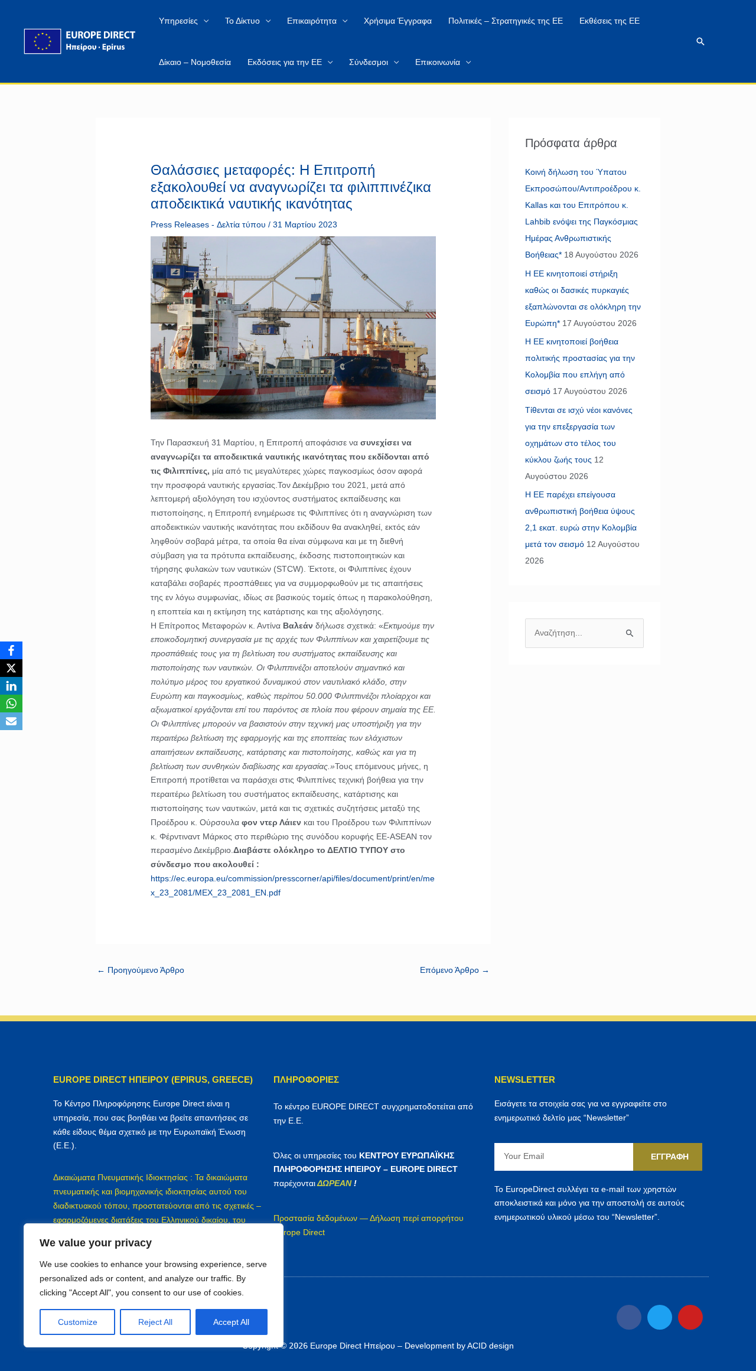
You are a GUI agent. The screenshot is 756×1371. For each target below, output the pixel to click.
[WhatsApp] (11, 703)
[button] (700, 41)
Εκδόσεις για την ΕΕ (284, 62)
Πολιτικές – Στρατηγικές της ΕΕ (505, 20)
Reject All (155, 1322)
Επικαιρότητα (312, 20)
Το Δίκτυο (242, 20)
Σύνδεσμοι (368, 62)
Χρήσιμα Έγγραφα (398, 20)
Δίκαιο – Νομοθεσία (195, 62)
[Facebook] (11, 650)
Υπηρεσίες (178, 20)
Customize (77, 1322)
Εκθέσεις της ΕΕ (609, 20)
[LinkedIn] (11, 686)
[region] (154, 1285)
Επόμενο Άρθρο (455, 970)
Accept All (231, 1322)
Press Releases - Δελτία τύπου (208, 224)
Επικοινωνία (437, 62)
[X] (11, 668)
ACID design (490, 1345)
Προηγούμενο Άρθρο (140, 970)
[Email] (11, 721)
